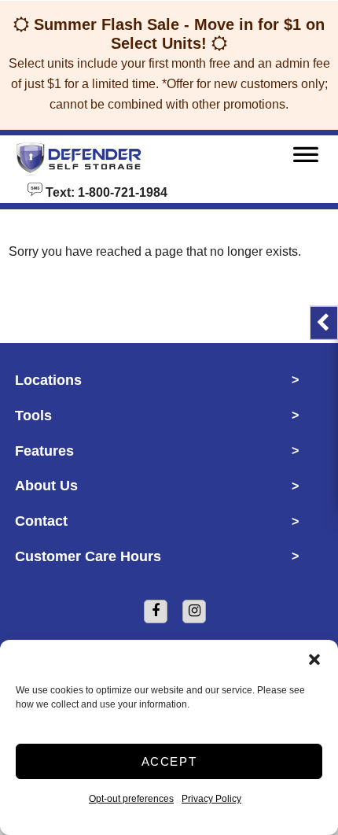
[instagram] (194, 611)
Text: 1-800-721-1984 (104, 191)
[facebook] (155, 611)
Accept (169, 761)
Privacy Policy (211, 798)
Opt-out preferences (131, 798)
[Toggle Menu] (305, 158)
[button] (314, 659)
